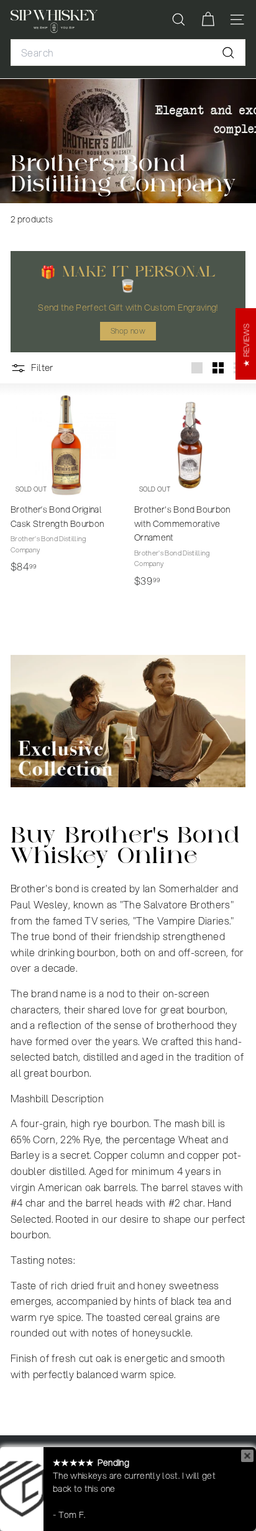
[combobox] (128, 52)
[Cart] (207, 19)
